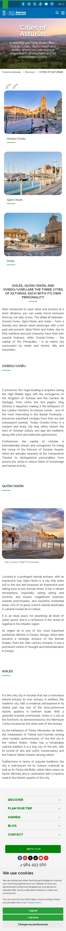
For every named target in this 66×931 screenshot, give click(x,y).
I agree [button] (33, 910)
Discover (15, 799)
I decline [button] (33, 917)
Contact (15, 834)
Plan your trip (20, 808)
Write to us (33, 849)
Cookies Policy (34, 902)
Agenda (14, 817)
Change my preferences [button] (33, 924)
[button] (61, 4)
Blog (12, 825)
